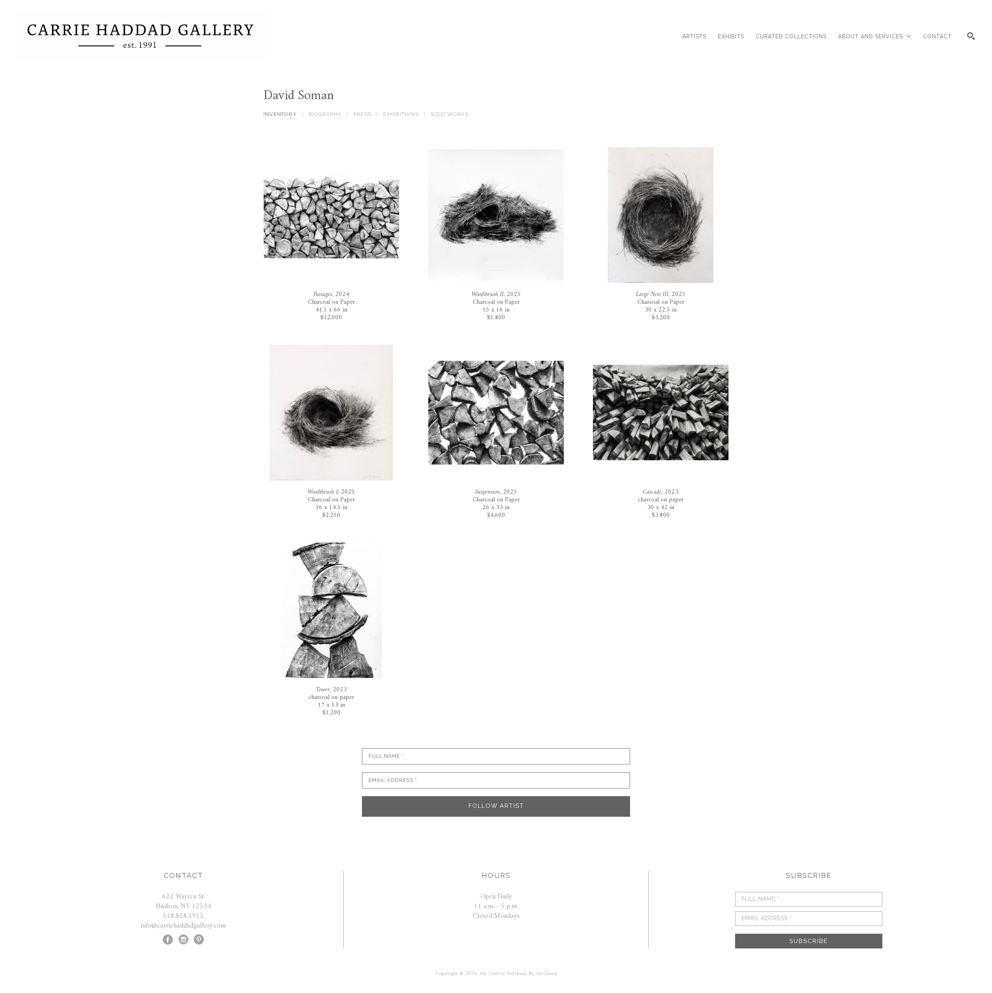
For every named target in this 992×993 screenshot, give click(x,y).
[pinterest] (199, 939)
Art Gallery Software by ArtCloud (518, 974)
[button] (874, 36)
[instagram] (183, 939)
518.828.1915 (183, 916)
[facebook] (168, 939)
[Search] (971, 36)
